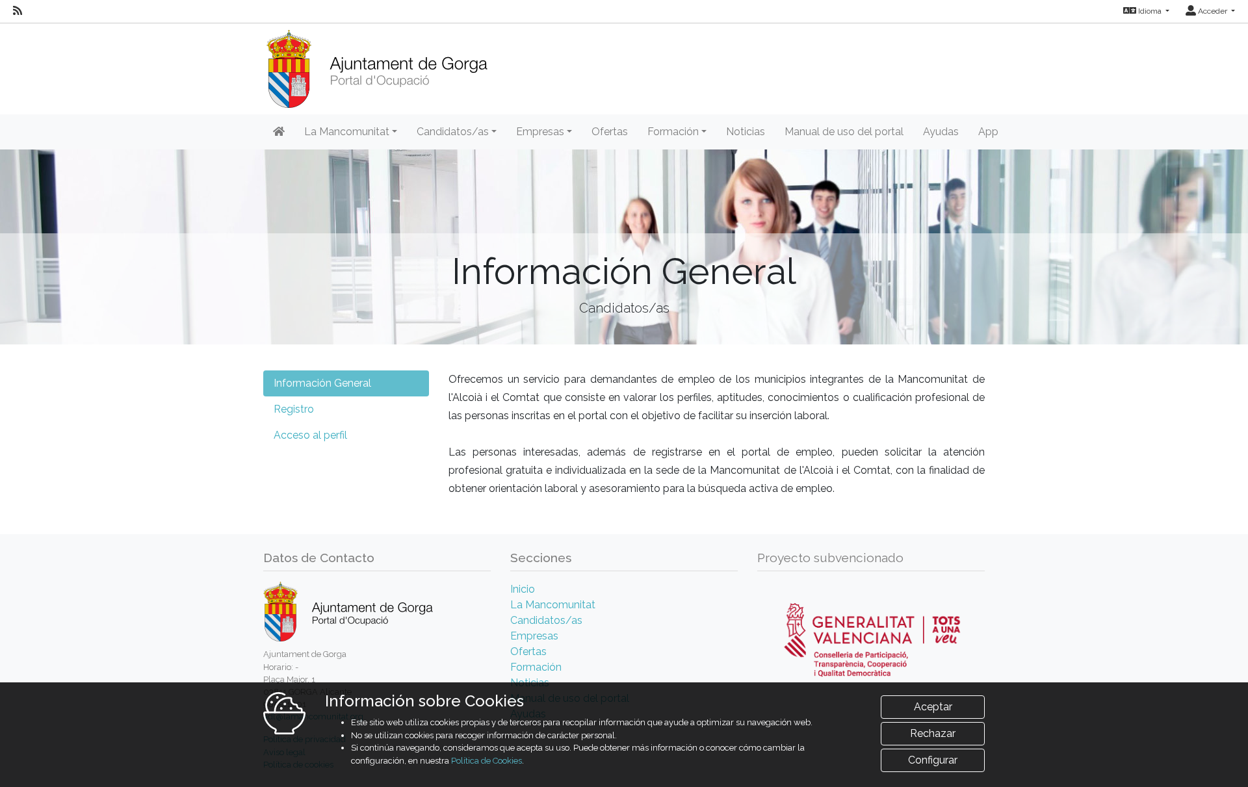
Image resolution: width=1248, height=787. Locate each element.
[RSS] (17, 11)
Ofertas (610, 131)
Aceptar (933, 707)
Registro (294, 409)
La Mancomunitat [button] (346, 131)
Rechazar (933, 733)
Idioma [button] (1150, 11)
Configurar (932, 760)
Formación (536, 667)
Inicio (522, 589)
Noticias (745, 131)
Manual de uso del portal (844, 131)
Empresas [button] (540, 131)
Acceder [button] (1212, 11)
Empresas (534, 636)
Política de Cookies (486, 761)
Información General (322, 383)
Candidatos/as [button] (453, 131)
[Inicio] (376, 64)
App (988, 131)
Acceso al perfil (310, 435)
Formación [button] (673, 131)
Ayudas (941, 131)
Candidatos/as (546, 620)
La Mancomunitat (552, 605)
